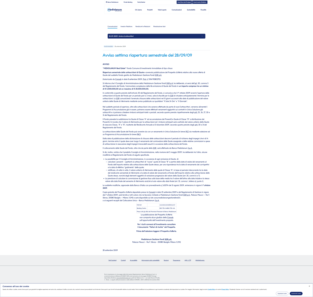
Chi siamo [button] (138, 10)
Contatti (123, 260)
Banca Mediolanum (113, 2)
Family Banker (142, 2)
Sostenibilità (191, 10)
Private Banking (129, 2)
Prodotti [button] (150, 10)
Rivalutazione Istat (159, 26)
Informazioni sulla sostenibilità (150, 260)
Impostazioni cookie (282, 293)
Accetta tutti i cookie (296, 293)
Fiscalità (203, 10)
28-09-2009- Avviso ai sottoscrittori (121, 36)
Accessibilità (133, 260)
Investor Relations (126, 26)
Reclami (166, 260)
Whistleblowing (199, 260)
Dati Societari (112, 260)
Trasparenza (176, 260)
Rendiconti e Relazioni (143, 26)
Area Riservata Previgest (184, 2)
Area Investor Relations (199, 2)
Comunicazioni (112, 26)
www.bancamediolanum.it (167, 205)
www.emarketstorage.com (123, 278)
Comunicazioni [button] (177, 10)
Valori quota (162, 10)
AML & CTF (188, 260)
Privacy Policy (225, 289)
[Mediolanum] (114, 9)
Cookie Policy (211, 289)
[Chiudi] (309, 286)
